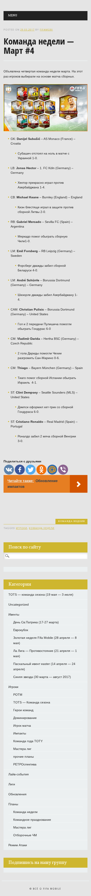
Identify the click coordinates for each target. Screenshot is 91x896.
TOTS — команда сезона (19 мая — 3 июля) (40, 594)
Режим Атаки (17, 845)
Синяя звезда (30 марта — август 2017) (42, 677)
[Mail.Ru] (52, 470)
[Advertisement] (47, 501)
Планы (13, 804)
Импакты (19, 733)
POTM (17, 694)
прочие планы (23, 756)
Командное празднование (32, 819)
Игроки (13, 687)
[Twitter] (31, 470)
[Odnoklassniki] (41, 470)
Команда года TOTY (28, 741)
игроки (21, 528)
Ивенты (13, 614)
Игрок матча (22, 725)
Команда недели (71, 521)
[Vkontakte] (9, 470)
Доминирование (25, 718)
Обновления (17, 794)
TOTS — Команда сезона (31, 702)
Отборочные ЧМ (25, 835)
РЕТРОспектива (24, 764)
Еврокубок (20, 630)
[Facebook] (20, 470)
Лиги (11, 784)
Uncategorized (18, 604)
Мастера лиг (22, 749)
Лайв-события (18, 774)
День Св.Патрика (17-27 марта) (36, 622)
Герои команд (23, 710)
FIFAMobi (46, 29)
